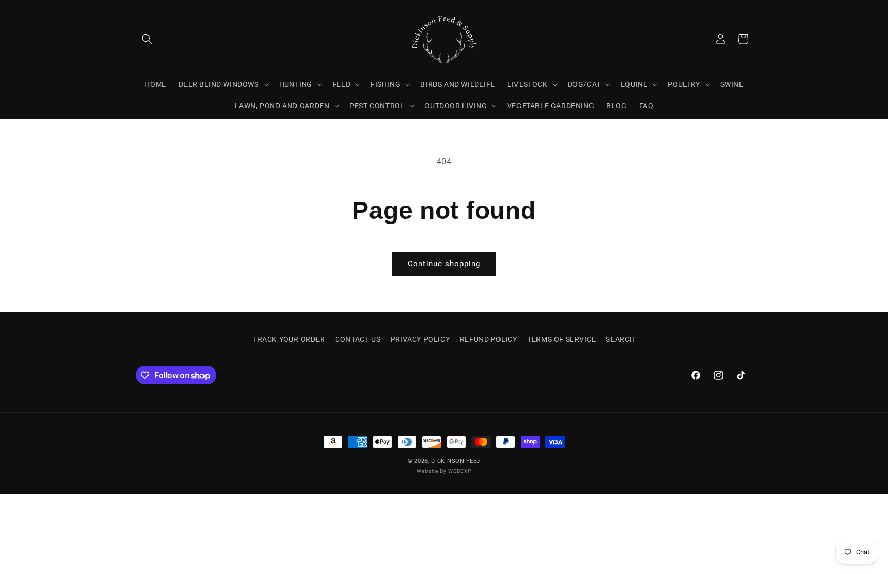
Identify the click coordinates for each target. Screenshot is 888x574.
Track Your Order (289, 339)
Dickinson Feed (455, 461)
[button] (147, 39)
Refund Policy (488, 339)
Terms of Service (561, 339)
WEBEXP (459, 471)
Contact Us (357, 339)
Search (620, 339)
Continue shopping (444, 263)
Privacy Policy (420, 339)
